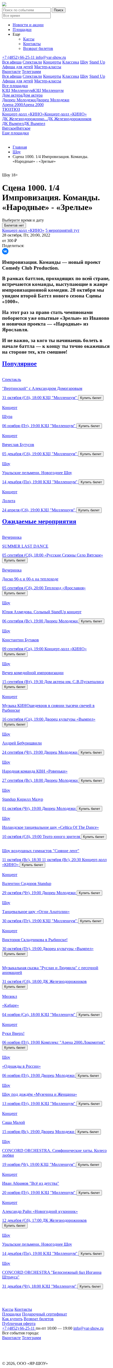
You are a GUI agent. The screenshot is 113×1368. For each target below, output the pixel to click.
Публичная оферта (18, 1323)
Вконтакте (11, 71)
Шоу (84, 62)
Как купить (12, 1319)
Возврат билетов (38, 48)
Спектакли (32, 62)
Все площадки (15, 85)
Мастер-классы (47, 67)
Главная (20, 147)
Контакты (32, 43)
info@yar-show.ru (51, 57)
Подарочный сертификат (44, 1314)
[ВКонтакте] (5, 251)
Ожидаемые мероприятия (39, 521)
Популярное (19, 363)
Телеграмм (31, 71)
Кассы (28, 39)
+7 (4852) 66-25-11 (19, 57)
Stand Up (97, 62)
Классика (70, 62)
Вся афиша (12, 62)
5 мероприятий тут (62, 230)
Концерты (52, 62)
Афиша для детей (17, 67)
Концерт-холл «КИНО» (23, 230)
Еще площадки (15, 133)
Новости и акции (28, 25)
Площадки (22, 29)
